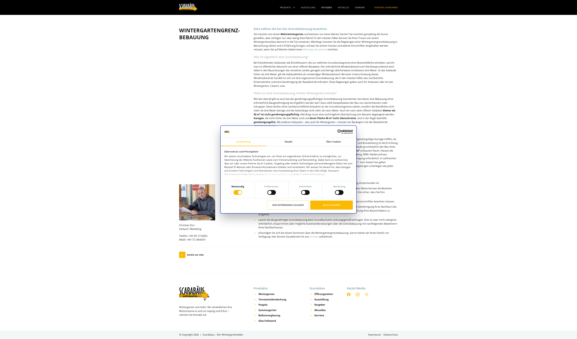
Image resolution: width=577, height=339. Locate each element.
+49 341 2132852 (198, 236)
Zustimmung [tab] (243, 141)
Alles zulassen (331, 205)
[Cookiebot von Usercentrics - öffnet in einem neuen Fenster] (340, 131)
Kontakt (314, 236)
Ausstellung (321, 299)
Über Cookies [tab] (333, 141)
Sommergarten (267, 310)
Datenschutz (390, 334)
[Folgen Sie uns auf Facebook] (349, 294)
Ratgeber (319, 304)
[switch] (271, 192)
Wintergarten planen (315, 49)
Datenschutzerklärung (277, 174)
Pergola (262, 304)
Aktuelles (320, 310)
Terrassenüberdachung (272, 299)
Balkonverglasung (269, 315)
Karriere (319, 315)
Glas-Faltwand (267, 320)
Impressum (374, 334)
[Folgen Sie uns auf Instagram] (358, 294)
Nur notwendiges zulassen (288, 205)
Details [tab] (288, 141)
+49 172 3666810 (196, 239)
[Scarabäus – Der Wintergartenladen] (188, 7)
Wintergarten (266, 294)
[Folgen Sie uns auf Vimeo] (367, 294)
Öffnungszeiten (323, 294)
